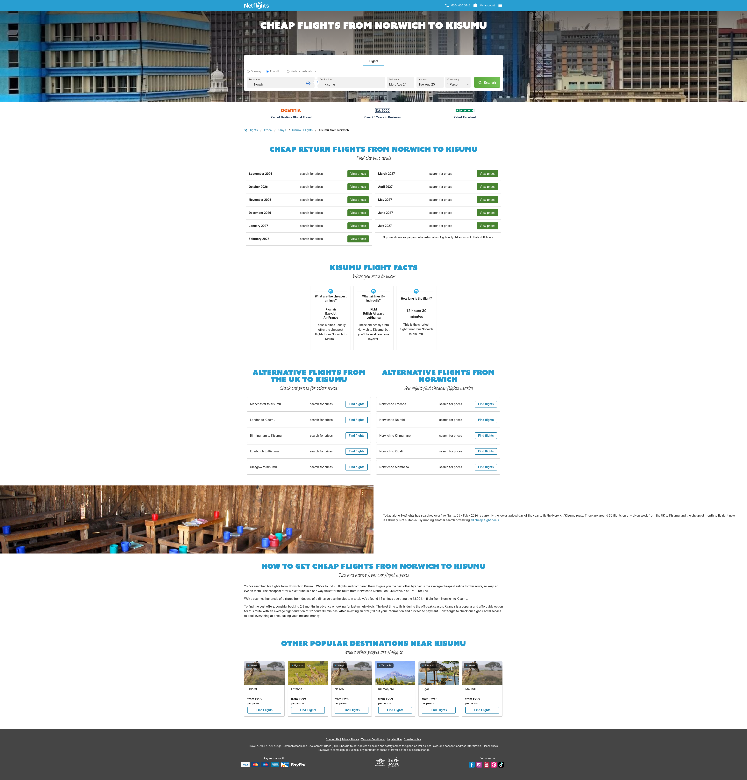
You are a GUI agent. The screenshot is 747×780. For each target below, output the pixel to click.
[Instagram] (479, 764)
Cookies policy (412, 739)
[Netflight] (256, 5)
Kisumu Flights (302, 130)
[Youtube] (486, 764)
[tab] (373, 61)
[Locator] (308, 83)
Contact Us (333, 739)
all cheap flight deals (485, 520)
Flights (253, 130)
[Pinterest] (494, 764)
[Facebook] (472, 764)
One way (256, 71)
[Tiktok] (501, 764)
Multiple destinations (303, 71)
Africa (268, 130)
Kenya (282, 130)
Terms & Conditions (373, 739)
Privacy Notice (350, 739)
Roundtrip (276, 71)
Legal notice (394, 739)
